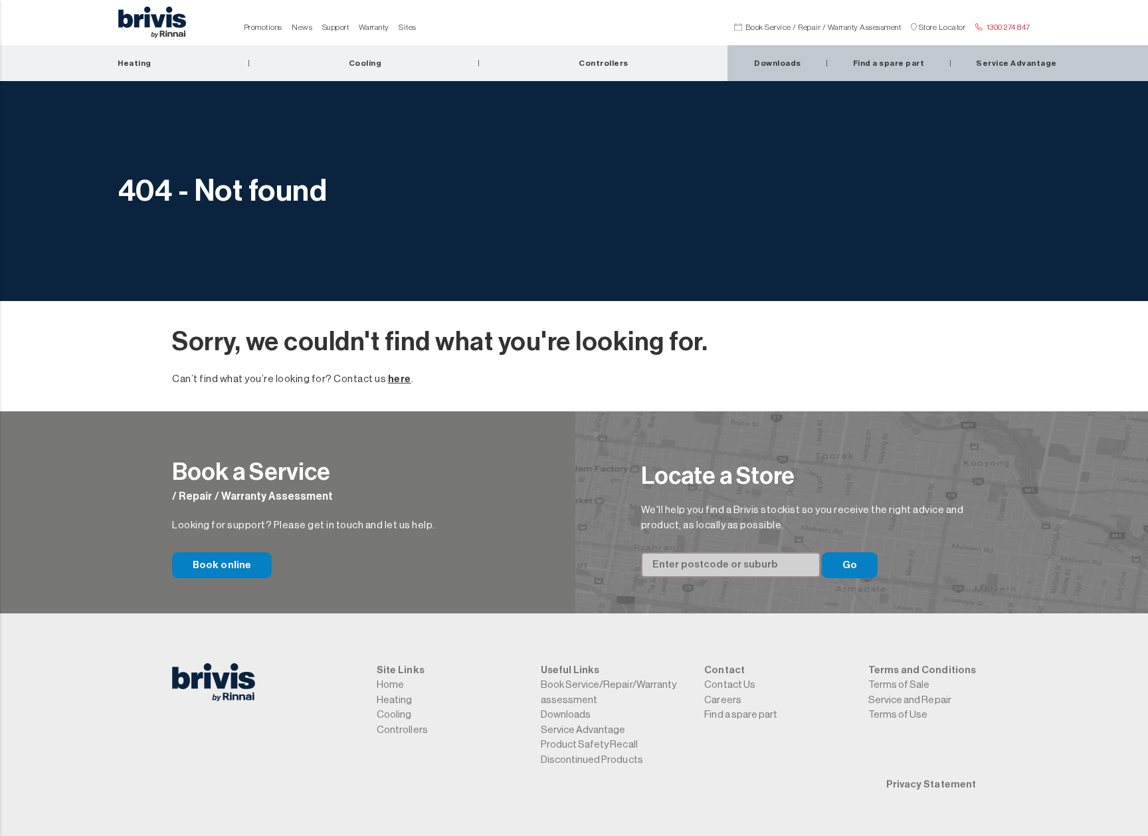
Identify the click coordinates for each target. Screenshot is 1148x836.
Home (390, 685)
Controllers (402, 730)
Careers (722, 700)
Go (849, 565)
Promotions (263, 27)
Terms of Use (897, 715)
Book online (222, 565)
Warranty (374, 27)
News (302, 27)
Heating (394, 700)
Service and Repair (909, 700)
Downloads (566, 715)
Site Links (400, 670)
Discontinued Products (592, 760)
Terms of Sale (899, 685)
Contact (724, 670)
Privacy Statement (931, 784)
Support (335, 27)
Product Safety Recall (589, 745)
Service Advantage (583, 730)
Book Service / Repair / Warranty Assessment (823, 27)
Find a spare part (740, 715)
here (399, 379)
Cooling (394, 715)
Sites (408, 27)
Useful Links (570, 670)
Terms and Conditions (922, 670)
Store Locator (942, 27)
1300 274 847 (1008, 27)
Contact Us (729, 685)
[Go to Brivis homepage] (152, 26)
